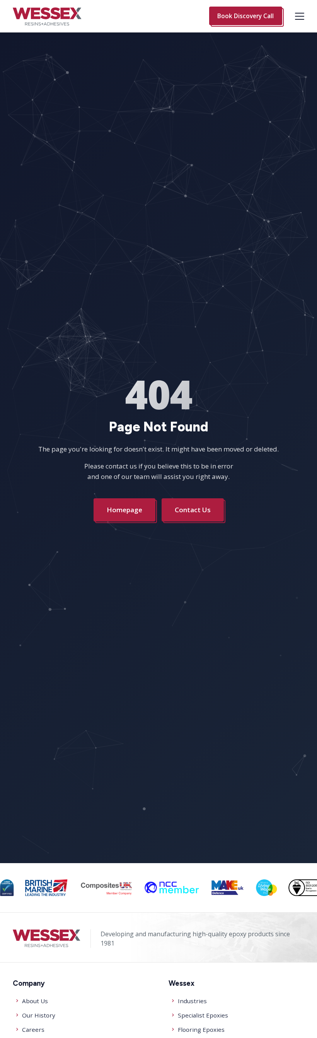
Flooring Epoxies (201, 1029)
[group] (7, 887)
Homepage (124, 509)
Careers (33, 1029)
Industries (192, 1001)
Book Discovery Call (245, 16)
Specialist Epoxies (203, 1015)
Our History (38, 1015)
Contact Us (193, 509)
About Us (35, 1001)
